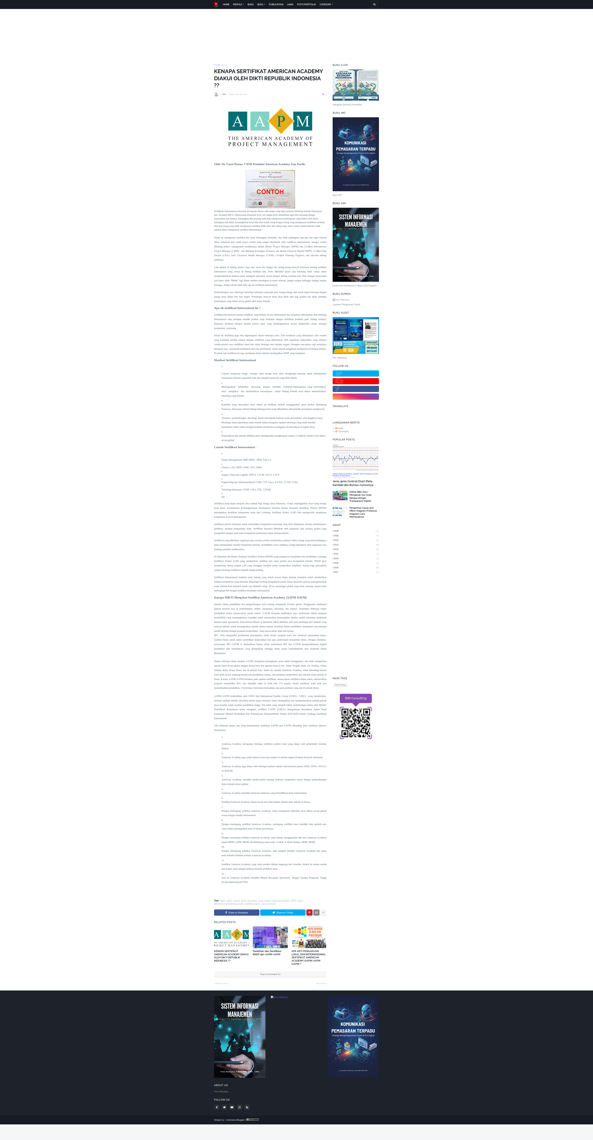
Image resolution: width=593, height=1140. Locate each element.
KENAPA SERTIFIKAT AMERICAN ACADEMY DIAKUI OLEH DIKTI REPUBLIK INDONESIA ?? (231, 956)
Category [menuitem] (325, 4)
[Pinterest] (309, 912)
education (252, 900)
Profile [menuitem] (237, 4)
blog (243, 900)
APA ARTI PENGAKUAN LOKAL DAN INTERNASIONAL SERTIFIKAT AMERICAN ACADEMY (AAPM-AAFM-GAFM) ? (309, 957)
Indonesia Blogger (235, 1120)
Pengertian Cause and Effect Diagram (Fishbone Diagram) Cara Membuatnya (363, 512)
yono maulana (268, 903)
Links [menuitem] (290, 4)
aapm (229, 900)
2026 (356, 531)
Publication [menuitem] (276, 4)
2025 (356, 535)
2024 (356, 540)
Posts (340, 428)
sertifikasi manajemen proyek (228, 903)
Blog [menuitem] (260, 4)
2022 (356, 549)
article (237, 900)
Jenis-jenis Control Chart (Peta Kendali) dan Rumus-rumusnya (353, 483)
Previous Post (222, 983)
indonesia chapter (281, 900)
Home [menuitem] (226, 4)
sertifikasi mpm (252, 903)
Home (217, 65)
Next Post (320, 983)
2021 (356, 553)
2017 (356, 572)
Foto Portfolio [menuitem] (306, 4)
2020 (356, 558)
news (300, 900)
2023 (356, 544)
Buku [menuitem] (251, 4)
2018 (356, 567)
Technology (340, 685)
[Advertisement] (296, 33)
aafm (224, 65)
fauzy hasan (264, 900)
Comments (343, 431)
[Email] (316, 912)
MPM (293, 900)
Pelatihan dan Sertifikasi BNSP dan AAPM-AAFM (267, 953)
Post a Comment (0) (270, 974)
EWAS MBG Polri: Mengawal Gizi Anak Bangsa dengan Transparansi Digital (360, 496)
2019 (356, 563)
